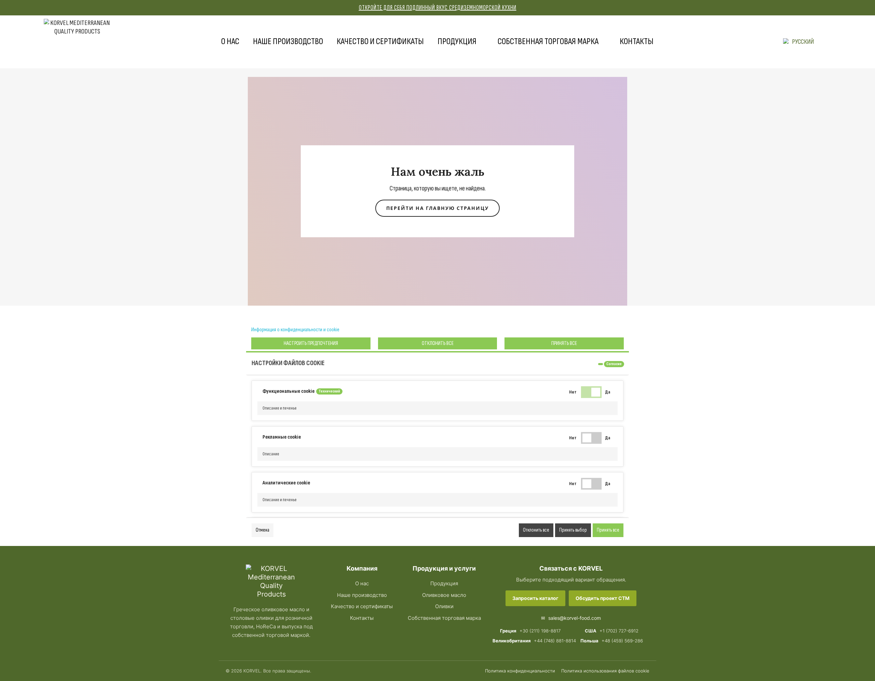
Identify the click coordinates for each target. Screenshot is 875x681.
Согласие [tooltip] (614, 363)
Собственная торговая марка (548, 41)
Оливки (444, 606)
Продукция (457, 41)
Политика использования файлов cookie (605, 670)
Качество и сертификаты (380, 41)
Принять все (564, 343)
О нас (230, 41)
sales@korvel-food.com (571, 618)
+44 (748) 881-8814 (530, 640)
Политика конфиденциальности (520, 670)
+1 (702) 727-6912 (611, 630)
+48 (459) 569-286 (611, 640)
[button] (437, 408)
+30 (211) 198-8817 (530, 630)
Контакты (637, 41)
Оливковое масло (444, 595)
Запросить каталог (535, 598)
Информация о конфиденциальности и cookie (295, 329)
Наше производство (288, 41)
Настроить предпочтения (311, 343)
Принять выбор (573, 530)
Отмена (262, 530)
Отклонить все (438, 343)
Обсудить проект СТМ (603, 598)
